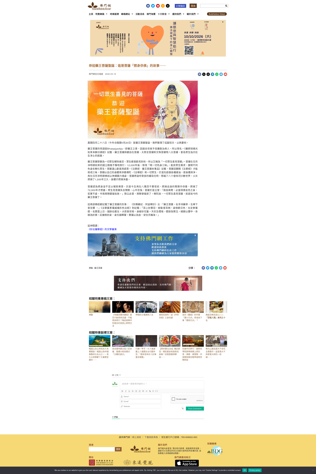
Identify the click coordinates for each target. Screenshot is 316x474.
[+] (156, 391)
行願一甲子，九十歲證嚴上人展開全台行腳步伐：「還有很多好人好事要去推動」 (146, 352)
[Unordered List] (139, 391)
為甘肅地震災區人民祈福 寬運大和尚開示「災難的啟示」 (122, 351)
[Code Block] (146, 391)
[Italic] (126, 391)
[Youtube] (158, 6)
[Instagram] (163, 6)
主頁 (91, 13)
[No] (313, 470)
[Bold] (122, 391)
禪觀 (91, 314)
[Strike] (132, 391)
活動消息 (140, 13)
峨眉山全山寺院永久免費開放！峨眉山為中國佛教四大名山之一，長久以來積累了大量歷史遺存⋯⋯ (99, 354)
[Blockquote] (143, 391)
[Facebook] (148, 6)
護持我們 (176, 13)
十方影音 (162, 13)
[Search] (226, 6)
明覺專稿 (99, 13)
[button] (199, 74)
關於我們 (191, 13)
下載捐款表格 (151, 437)
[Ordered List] (136, 391)
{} (153, 391)
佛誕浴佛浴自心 (215, 317)
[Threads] (168, 6)
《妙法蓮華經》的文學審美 (102, 229)
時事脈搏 (114, 13)
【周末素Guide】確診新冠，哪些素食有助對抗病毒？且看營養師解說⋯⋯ (169, 352)
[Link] (150, 391)
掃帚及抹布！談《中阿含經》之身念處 (169, 316)
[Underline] (129, 391)
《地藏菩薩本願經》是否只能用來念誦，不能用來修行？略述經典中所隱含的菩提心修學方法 (122, 320)
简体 (193, 5)
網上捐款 (136, 437)
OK (245, 470)
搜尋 (118, 449)
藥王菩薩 (98, 267)
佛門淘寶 (151, 13)
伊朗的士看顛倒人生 (144, 314)
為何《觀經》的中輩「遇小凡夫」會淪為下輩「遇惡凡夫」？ (192, 317)
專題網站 (125, 13)
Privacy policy (254, 470)
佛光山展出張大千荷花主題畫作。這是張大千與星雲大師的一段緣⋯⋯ (215, 352)
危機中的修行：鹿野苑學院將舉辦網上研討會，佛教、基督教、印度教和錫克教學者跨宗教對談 (192, 354)
